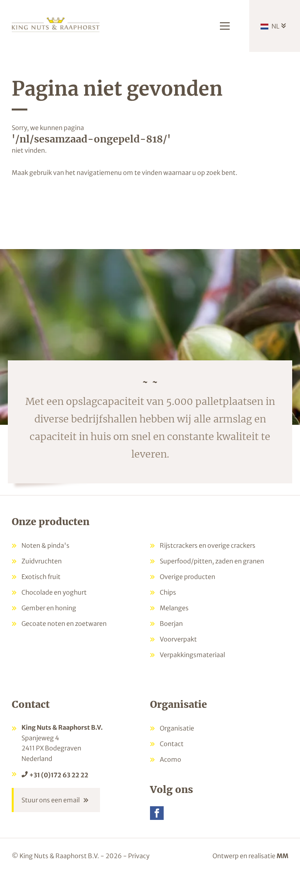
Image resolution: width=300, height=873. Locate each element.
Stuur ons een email (50, 800)
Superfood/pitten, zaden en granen (212, 561)
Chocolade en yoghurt (54, 592)
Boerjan (171, 623)
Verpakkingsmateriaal (192, 655)
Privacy (139, 856)
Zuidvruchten (41, 561)
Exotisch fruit (41, 577)
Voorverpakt (178, 639)
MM (282, 856)
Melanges (174, 608)
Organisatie (177, 728)
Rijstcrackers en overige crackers (207, 545)
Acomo (170, 759)
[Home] (56, 24)
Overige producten (187, 577)
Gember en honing (48, 608)
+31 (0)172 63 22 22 (58, 775)
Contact (172, 744)
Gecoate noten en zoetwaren (64, 623)
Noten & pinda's (45, 545)
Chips (168, 592)
